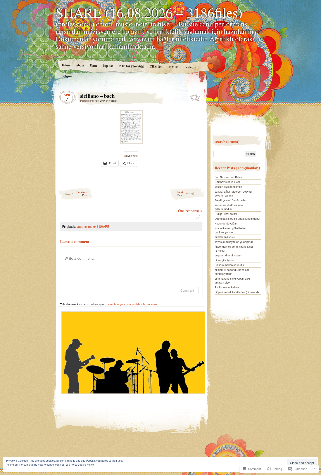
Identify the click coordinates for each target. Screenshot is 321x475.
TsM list (173, 66)
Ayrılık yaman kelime (227, 287)
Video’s (190, 67)
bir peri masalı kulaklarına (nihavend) (237, 292)
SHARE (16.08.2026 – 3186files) (149, 12)
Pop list (107, 65)
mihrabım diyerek (225, 237)
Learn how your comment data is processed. (133, 304)
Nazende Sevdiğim (226, 223)
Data (93, 65)
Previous (81, 193)
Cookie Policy (86, 464)
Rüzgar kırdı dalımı (226, 214)
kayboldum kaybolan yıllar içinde (234, 242)
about (80, 65)
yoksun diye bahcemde (228, 186)
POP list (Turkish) (131, 66)
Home (66, 64)
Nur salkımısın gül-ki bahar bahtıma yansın (230, 230)
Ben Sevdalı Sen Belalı (228, 177)
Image (195, 97)
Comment (187, 290)
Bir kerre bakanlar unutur (229, 265)
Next (180, 193)
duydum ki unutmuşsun (228, 255)
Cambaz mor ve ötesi (227, 182)
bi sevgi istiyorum (225, 260)
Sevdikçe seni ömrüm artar (230, 200)
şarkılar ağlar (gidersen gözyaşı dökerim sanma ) (233, 193)
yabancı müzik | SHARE (93, 226)
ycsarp (113, 100)
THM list (156, 66)
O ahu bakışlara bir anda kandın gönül (237, 218)
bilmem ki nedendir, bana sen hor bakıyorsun (232, 271)
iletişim (67, 75)
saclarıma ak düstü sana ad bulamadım (229, 207)
